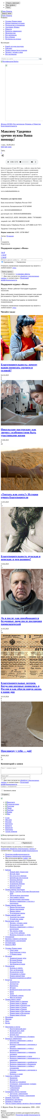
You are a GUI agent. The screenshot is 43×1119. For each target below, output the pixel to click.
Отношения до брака (17, 974)
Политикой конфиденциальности (15, 279)
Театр (12, 993)
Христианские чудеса (18, 952)
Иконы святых (15, 911)
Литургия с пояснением (19, 1094)
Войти (16, 61)
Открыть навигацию (12, 3)
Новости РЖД (10, 945)
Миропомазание (16, 1086)
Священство (14, 1090)
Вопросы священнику (13, 31)
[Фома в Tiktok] (8, 808)
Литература (14, 984)
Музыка (13, 988)
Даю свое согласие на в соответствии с (20, 278)
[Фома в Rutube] (8, 812)
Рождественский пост (18, 1029)
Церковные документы (14, 1099)
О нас (7, 818)
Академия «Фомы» (12, 27)
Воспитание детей (12, 921)
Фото (7, 1021)
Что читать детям (16, 931)
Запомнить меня (10, 790)
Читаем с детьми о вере (14, 52)
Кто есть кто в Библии (18, 876)
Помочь (9, 11)
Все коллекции (11, 54)
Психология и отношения (15, 25)
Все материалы (11, 35)
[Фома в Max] (7, 814)
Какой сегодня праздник (14, 46)
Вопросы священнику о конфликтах (23, 1062)
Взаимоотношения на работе (20, 978)
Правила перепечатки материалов (18, 856)
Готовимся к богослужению (15, 1092)
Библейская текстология (19, 878)
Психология (9, 966)
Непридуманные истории (15, 23)
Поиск (8, 7)
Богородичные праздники (19, 899)
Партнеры (9, 829)
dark (5, 147)
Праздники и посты (12, 1027)
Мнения (8, 1019)
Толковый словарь (16, 995)
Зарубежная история (17, 964)
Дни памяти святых (17, 897)
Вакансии (9, 827)
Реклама (8, 822)
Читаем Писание (16, 882)
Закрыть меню (6, 13)
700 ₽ (3, 253)
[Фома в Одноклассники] (12, 804)
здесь (14, 268)
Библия (8, 870)
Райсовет (8, 48)
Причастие (14, 1080)
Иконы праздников (17, 909)
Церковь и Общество (33, 124)
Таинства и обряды (12, 1076)
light (2, 147)
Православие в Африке (18, 1003)
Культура (8, 980)
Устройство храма (16, 919)
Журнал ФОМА (7, 124)
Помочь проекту (7, 271)
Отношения (9, 937)
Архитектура (15, 982)
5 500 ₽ (3, 257)
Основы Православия (13, 21)
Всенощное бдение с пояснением (22, 1095)
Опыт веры (14, 950)
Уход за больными (16, 970)
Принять (4, 1117)
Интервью (9, 1017)
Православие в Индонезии (20, 1013)
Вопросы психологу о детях (20, 935)
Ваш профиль (10, 5)
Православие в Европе (18, 1009)
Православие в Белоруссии (20, 1005)
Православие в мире (13, 999)
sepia (9, 147)
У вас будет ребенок (17, 933)
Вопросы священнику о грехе (21, 1056)
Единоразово (8, 262)
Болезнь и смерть (16, 968)
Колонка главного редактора (16, 939)
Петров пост (14, 1035)
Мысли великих (16, 997)
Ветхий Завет (15, 874)
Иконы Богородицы (17, 907)
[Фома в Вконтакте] (10, 802)
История (8, 956)
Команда (8, 826)
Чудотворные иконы (17, 913)
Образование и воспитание (15, 941)
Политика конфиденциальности (17, 854)
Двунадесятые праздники (19, 895)
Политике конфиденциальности (28, 1115)
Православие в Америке (19, 1001)
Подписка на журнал (13, 39)
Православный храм (13, 915)
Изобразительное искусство (20, 990)
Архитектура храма (17, 917)
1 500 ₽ (3, 255)
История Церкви (16, 960)
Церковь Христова (12, 1097)
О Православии (16, 954)
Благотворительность (9, 126)
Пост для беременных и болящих (22, 1036)
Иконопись (14, 986)
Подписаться (27, 843)
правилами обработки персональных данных (18, 849)
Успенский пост (16, 1033)
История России (16, 962)
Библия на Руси (16, 886)
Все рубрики (10, 37)
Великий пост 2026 (17, 1031)
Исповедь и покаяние (18, 1082)
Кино (12, 991)
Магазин (8, 820)
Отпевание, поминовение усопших (23, 1084)
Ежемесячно (21, 262)
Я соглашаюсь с (17, 274)
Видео (7, 1023)
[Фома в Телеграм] (9, 806)
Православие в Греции (18, 1007)
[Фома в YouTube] (9, 810)
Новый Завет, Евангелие (19, 872)
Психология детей (16, 925)
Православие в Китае (18, 1015)
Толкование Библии (17, 884)
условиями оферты (23, 274)
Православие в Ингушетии (20, 1011)
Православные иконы (13, 905)
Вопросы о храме (16, 1074)
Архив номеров (11, 831)
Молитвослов (10, 33)
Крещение (13, 1078)
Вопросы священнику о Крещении (23, 1064)
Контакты (9, 824)
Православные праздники (15, 889)
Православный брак (17, 976)
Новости (8, 29)
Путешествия (10, 943)
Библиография (15, 887)
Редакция (10, 236)
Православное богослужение (16, 50)
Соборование (15, 1088)
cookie (25, 858)
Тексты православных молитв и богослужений (23, 1103)
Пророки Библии (16, 880)
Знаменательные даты (18, 958)
